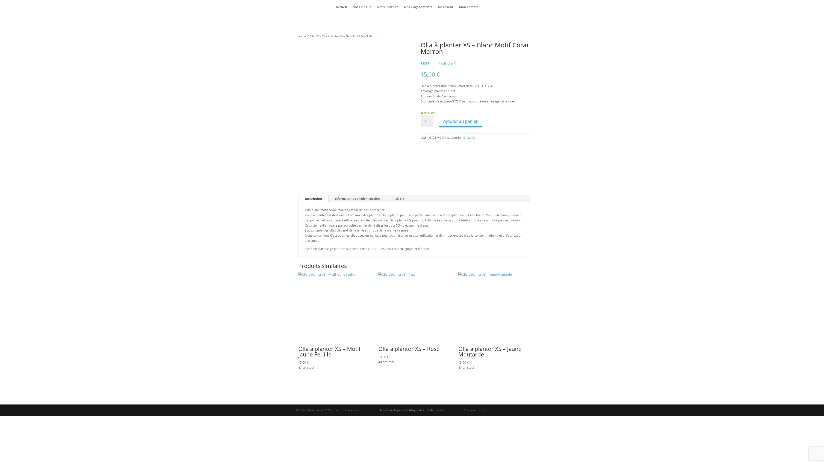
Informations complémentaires (357, 199)
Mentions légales (391, 410)
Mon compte (469, 7)
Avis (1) (399, 199)
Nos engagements (418, 7)
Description (313, 199)
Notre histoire (387, 7)
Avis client (445, 7)
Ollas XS (314, 36)
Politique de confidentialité (425, 410)
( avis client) (447, 63)
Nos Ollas (359, 7)
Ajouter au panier (460, 121)
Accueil (341, 7)
